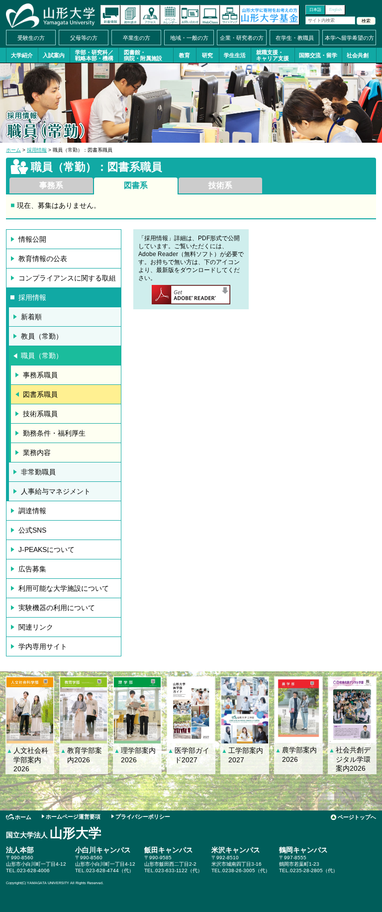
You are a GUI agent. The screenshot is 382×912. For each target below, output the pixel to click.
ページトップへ (357, 817)
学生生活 (235, 55)
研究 (207, 55)
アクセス (150, 15)
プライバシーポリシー (142, 817)
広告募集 (32, 569)
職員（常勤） (42, 356)
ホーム (13, 150)
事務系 (51, 185)
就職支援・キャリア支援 (272, 55)
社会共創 (358, 55)
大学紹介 (22, 55)
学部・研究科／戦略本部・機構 (94, 55)
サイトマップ (230, 15)
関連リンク (35, 627)
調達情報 (32, 511)
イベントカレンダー (170, 15)
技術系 (220, 185)
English (335, 9)
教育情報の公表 (42, 259)
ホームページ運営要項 (73, 817)
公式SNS (32, 530)
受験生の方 (31, 38)
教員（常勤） (42, 336)
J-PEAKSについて (46, 549)
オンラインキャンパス (210, 15)
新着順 (31, 317)
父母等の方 (83, 38)
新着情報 (110, 15)
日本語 (315, 9)
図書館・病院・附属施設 (143, 55)
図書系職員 (40, 394)
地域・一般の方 (189, 38)
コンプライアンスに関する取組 (67, 278)
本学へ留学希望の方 (349, 38)
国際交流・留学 (318, 55)
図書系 (136, 185)
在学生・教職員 (295, 38)
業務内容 (37, 452)
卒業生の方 (136, 38)
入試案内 (54, 55)
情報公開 (32, 239)
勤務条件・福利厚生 (54, 433)
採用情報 (37, 150)
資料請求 (130, 15)
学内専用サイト (42, 646)
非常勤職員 (38, 472)
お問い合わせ (190, 15)
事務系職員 (40, 375)
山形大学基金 (269, 15)
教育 (184, 55)
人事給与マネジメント (56, 491)
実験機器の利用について (56, 608)
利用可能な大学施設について (63, 588)
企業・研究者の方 (242, 38)
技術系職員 (40, 414)
